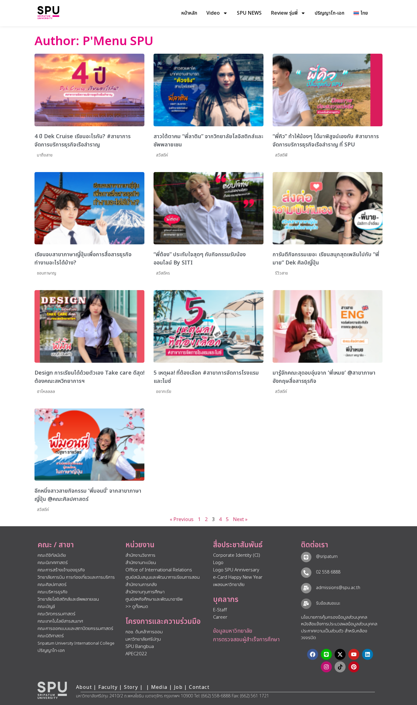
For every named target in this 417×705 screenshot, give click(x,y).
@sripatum (327, 556)
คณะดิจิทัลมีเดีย (52, 555)
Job (178, 687)
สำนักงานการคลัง (141, 584)
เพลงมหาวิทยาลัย (229, 584)
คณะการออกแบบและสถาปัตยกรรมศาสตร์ (75, 628)
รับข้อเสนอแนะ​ (328, 603)
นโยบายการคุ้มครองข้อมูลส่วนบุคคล (334, 617)
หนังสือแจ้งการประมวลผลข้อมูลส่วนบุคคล (339, 624)
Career (220, 617)
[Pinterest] (353, 666)
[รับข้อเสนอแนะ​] (306, 604)
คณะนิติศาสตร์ (51, 635)
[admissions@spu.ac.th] (306, 588)
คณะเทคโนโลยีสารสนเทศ (60, 621)
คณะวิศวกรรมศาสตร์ (56, 613)
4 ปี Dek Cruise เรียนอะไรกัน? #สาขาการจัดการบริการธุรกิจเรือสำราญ (82, 140)
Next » (240, 519)
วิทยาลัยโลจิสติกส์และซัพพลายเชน (68, 599)
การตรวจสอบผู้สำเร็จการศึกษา (246, 639)
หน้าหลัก (189, 13)
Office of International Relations (158, 570)
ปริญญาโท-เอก (329, 13)
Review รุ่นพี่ (284, 13)
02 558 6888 (328, 572)
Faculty (108, 687)
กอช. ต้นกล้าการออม (144, 631)
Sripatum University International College (76, 643)
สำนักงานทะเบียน (140, 562)
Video (213, 13)
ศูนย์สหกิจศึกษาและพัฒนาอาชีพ (154, 599)
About (84, 687)
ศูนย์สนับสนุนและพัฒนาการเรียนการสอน (162, 577)
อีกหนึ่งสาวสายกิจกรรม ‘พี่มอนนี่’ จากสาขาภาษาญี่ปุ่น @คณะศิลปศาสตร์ (87, 495)
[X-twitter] (340, 654)
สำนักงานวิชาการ (140, 555)
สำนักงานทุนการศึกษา (145, 591)
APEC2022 (136, 653)
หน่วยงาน (139, 545)
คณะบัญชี (46, 606)
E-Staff (220, 609)
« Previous (182, 519)
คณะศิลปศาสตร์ (52, 584)
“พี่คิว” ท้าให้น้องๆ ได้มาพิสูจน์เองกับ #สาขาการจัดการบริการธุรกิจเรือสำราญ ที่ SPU (326, 140)
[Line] (326, 654)
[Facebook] (312, 654)
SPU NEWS (249, 13)
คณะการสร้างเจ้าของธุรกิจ (61, 570)
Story (131, 687)
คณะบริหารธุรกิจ (52, 591)
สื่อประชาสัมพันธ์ (238, 545)
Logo (218, 562)
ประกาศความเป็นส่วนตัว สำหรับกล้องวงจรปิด (334, 635)
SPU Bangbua (139, 646)
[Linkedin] (367, 654)
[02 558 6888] (306, 572)
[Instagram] (326, 666)
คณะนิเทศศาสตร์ (53, 562)
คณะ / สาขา (56, 545)
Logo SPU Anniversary (236, 570)
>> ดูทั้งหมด (136, 606)
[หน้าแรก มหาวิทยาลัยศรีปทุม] (52, 690)
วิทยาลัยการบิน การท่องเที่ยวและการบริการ (76, 577)
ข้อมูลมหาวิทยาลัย (232, 631)
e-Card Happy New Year (238, 577)
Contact (199, 687)
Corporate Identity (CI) (236, 555)
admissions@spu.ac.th (338, 588)
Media (160, 687)
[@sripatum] (306, 557)
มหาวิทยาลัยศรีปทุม (143, 639)
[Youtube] (353, 654)
